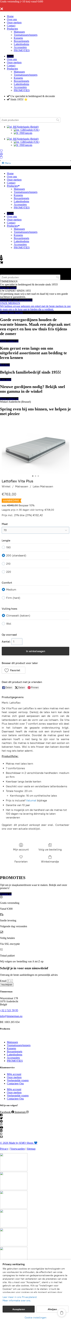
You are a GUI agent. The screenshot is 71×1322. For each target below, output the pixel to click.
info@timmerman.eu (11, 1016)
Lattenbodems (21, 44)
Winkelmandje (50, 861)
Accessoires (20, 47)
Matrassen (19, 31)
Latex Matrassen (43, 486)
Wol (8, 623)
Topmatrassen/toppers (25, 34)
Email (3, 980)
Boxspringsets (21, 41)
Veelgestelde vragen (18, 1080)
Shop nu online (8, 287)
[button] (13, 670)
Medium (11, 589)
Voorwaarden (17, 1148)
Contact (11, 25)
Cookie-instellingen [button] (35, 1317)
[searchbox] (30, 120)
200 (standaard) (16, 555)
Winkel (6, 486)
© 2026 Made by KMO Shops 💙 (18, 1142)
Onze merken (14, 22)
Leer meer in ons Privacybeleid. (20, 1297)
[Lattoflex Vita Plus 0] (35, 448)
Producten (12, 28)
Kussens (18, 37)
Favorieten (21, 861)
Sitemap (31, 1148)
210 (8, 563)
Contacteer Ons (15, 1083)
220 (8, 571)
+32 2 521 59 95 (9, 1010)
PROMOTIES (22, 50)
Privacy (4, 1148)
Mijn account (21, 849)
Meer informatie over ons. (17, 1300)
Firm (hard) (13, 597)
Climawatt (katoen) (18, 615)
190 (8, 547)
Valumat (31, 800)
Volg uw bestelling (50, 849)
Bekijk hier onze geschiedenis (16, 300)
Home (10, 16)
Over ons (12, 19)
